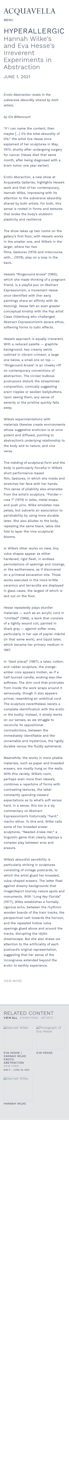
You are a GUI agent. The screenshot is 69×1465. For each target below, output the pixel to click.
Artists (47, 1017)
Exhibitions (29, 1017)
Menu (8, 20)
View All (10, 1017)
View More (13, 981)
